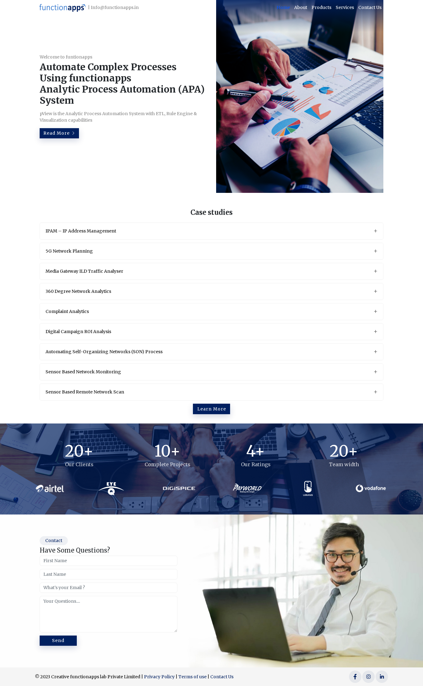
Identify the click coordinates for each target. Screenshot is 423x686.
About (300, 7)
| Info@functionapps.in (113, 7)
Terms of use (192, 676)
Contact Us (370, 7)
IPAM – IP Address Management (81, 231)
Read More (57, 133)
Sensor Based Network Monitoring (83, 372)
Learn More (211, 409)
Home (283, 7)
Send (58, 640)
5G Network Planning (69, 251)
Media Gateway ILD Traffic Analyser (84, 271)
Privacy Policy (159, 676)
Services (345, 7)
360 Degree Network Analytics (78, 291)
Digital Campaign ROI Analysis (78, 331)
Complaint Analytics (67, 311)
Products (321, 7)
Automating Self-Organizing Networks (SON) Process (104, 351)
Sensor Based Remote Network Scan (85, 392)
